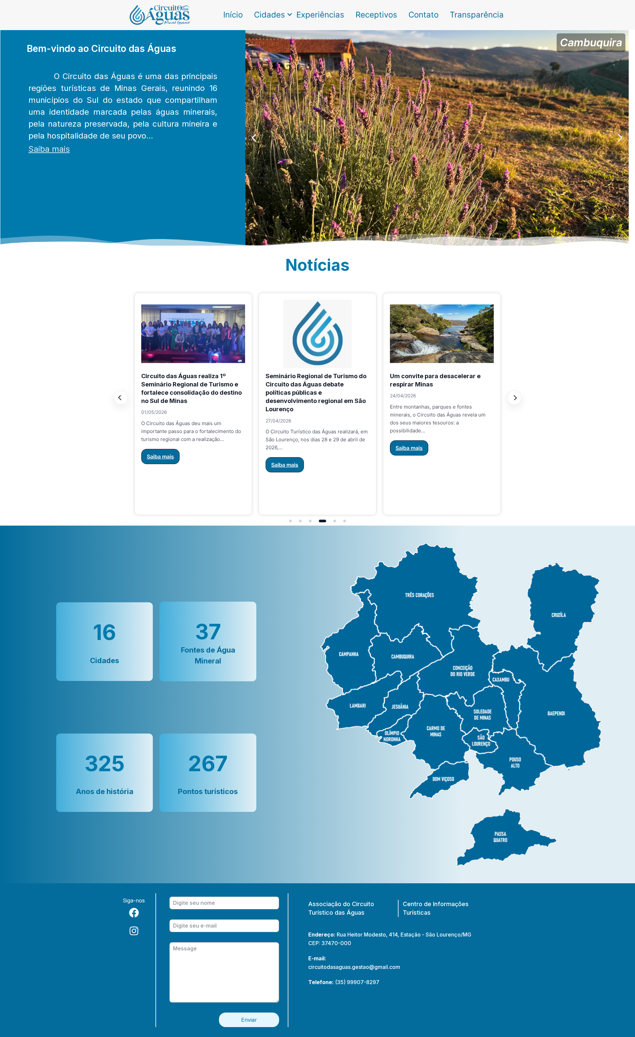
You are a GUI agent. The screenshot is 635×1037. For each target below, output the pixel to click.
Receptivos (376, 15)
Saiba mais (49, 149)
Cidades (269, 15)
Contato (423, 15)
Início (233, 15)
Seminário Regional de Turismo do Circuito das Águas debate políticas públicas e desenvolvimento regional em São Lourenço (238, 393)
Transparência (477, 15)
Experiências (320, 15)
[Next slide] (514, 397)
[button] (254, 138)
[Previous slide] (120, 397)
